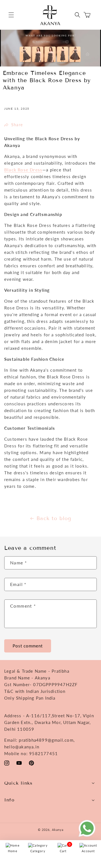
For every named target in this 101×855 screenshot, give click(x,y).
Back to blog (53, 518)
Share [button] (17, 124)
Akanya (57, 829)
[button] (11, 15)
